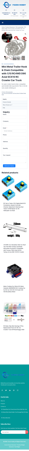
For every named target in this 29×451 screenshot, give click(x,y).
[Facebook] (2, 390)
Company (6, 121)
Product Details (7, 102)
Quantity (5, 148)
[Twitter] (6, 390)
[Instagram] (17, 390)
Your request (6, 155)
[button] (2, 22)
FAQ (4, 107)
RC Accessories (8, 64)
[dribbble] (13, 390)
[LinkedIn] (9, 390)
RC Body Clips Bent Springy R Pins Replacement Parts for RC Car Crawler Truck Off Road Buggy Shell (13, 327)
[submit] (26, 432)
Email (4, 128)
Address (5, 141)
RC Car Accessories (8, 93)
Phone (5, 135)
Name (4, 114)
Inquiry (5, 99)
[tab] (14, 99)
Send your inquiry (9, 166)
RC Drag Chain (16, 93)
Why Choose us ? (7, 105)
